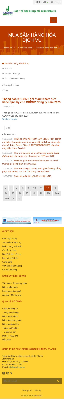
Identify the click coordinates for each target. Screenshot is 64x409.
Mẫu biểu (6, 340)
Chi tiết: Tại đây (10, 119)
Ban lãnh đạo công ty (11, 254)
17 (27, 193)
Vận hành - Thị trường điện (14, 283)
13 (54, 188)
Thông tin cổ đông (10, 312)
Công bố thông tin (10, 308)
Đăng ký (58, 380)
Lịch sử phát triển (10, 258)
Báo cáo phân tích (10, 324)
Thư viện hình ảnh (11, 85)
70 (41, 193)
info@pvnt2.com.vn (17, 367)
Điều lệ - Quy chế (10, 336)
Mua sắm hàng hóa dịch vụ (17, 63)
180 (7, 198)
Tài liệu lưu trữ (9, 332)
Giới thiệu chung (9, 238)
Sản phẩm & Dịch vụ (11, 242)
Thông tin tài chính (10, 328)
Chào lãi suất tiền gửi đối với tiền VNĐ (26, 176)
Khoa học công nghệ (11, 291)
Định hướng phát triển (12, 246)
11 (41, 188)
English (56, 2)
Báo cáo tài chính (10, 316)
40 (34, 193)
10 (34, 188)
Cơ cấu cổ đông (9, 270)
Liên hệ (37, 390)
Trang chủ (27, 390)
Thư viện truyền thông (15, 78)
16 (20, 193)
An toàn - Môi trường (11, 295)
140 (57, 193)
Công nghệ (7, 262)
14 (6, 193)
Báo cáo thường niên (11, 320)
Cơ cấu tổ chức (9, 250)
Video (5, 90)
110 (48, 193)
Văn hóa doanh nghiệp (12, 266)
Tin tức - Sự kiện (12, 73)
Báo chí (8, 68)
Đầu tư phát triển (10, 287)
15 (13, 193)
